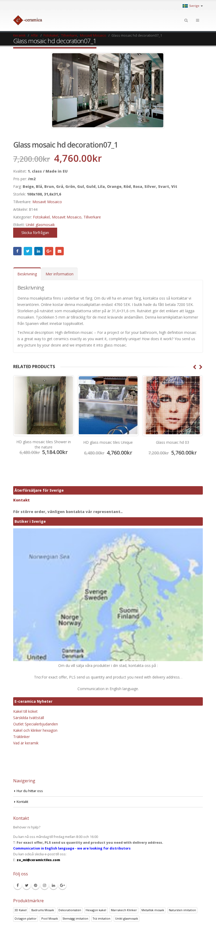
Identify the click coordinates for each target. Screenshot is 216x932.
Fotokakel (41, 216)
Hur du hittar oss (30, 791)
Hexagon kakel (96, 910)
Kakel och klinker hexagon (35, 730)
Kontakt (21, 499)
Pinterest (36, 885)
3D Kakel (20, 910)
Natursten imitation (182, 910)
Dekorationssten (69, 910)
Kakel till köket (25, 711)
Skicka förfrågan (35, 232)
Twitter (28, 251)
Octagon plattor (25, 918)
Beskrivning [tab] (27, 273)
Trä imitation (101, 918)
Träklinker (21, 736)
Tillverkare (92, 216)
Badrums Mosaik (42, 910)
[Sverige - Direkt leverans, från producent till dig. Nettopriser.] (27, 20)
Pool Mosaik (49, 918)
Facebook (17, 251)
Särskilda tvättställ (28, 717)
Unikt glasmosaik (40, 224)
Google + (49, 251)
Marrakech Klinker (124, 910)
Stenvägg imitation (75, 918)
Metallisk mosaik (152, 910)
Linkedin (53, 885)
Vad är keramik (25, 742)
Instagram (44, 885)
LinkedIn (38, 251)
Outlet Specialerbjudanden (35, 723)
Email (59, 251)
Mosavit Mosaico (47, 201)
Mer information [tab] (59, 273)
